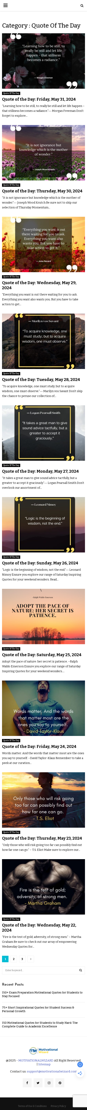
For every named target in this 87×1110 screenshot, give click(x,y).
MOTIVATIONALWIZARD (35, 1060)
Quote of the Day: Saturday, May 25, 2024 (42, 654)
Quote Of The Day (11, 93)
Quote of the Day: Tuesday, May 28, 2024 (41, 379)
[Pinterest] (59, 1082)
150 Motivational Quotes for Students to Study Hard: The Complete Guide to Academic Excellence (40, 1024)
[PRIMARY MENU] (5, 5)
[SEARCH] (80, 970)
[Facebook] (27, 1082)
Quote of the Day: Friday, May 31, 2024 (39, 99)
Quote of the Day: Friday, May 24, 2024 (39, 746)
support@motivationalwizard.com (52, 1071)
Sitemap (44, 1064)
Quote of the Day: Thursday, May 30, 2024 (42, 191)
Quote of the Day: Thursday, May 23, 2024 (42, 838)
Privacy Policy (58, 1106)
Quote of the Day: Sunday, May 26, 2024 (40, 563)
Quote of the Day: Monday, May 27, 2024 (40, 471)
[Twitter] (38, 1082)
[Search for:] (43, 970)
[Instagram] (49, 1082)
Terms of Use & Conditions (32, 1106)
